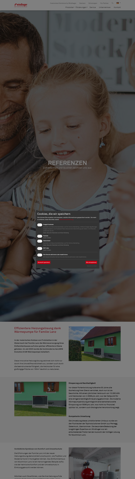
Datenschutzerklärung (66, 219)
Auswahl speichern (44, 262)
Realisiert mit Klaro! (92, 266)
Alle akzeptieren (91, 262)
